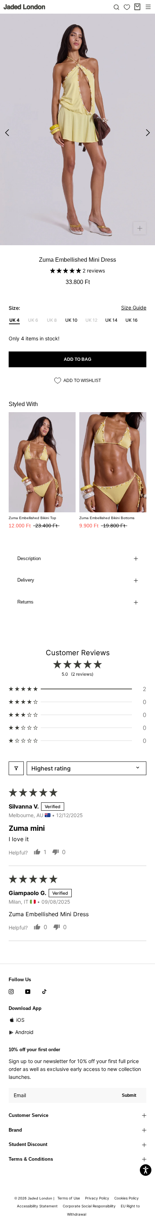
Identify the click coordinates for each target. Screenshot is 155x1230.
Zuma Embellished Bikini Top (32, 518)
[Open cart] (137, 7)
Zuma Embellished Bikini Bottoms (106, 518)
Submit (129, 1095)
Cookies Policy (126, 1198)
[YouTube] (27, 991)
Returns (25, 602)
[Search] (116, 7)
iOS (20, 1020)
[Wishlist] (127, 7)
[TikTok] (44, 991)
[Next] (148, 132)
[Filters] (16, 768)
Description (29, 558)
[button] (66, 270)
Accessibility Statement (37, 1206)
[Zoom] (139, 228)
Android (24, 1032)
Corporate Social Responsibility (89, 1206)
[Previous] (7, 132)
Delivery (25, 580)
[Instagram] (11, 991)
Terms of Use (68, 1198)
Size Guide (133, 307)
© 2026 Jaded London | (35, 1198)
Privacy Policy (97, 1198)
